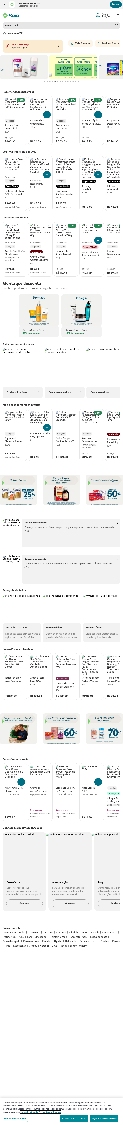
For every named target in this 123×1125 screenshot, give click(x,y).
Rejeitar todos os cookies (104, 1118)
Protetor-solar (109, 932)
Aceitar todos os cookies (74, 1118)
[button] (4, 4)
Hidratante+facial (58, 937)
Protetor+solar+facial (13, 937)
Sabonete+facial (79, 937)
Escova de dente (98, 937)
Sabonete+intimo (79, 945)
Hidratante (70, 941)
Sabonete (61, 932)
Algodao (58, 941)
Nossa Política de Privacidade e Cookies (41, 1112)
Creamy (33, 945)
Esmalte (46, 941)
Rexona (116, 941)
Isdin (95, 941)
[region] (61, 1111)
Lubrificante (19, 945)
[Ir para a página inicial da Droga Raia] (11, 15)
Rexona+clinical (31, 941)
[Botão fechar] (4, 4)
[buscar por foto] (116, 25)
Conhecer (24, 903)
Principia (73, 932)
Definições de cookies (15, 1118)
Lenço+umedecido (36, 937)
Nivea (7, 945)
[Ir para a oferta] (24, 67)
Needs (63, 945)
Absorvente (34, 932)
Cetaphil (44, 945)
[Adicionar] (47, 114)
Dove (54, 945)
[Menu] (118, 15)
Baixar (115, 4)
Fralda (22, 932)
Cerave (84, 932)
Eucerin (95, 932)
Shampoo (48, 932)
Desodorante (9, 932)
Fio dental (84, 941)
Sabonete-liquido (11, 941)
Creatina (104, 941)
